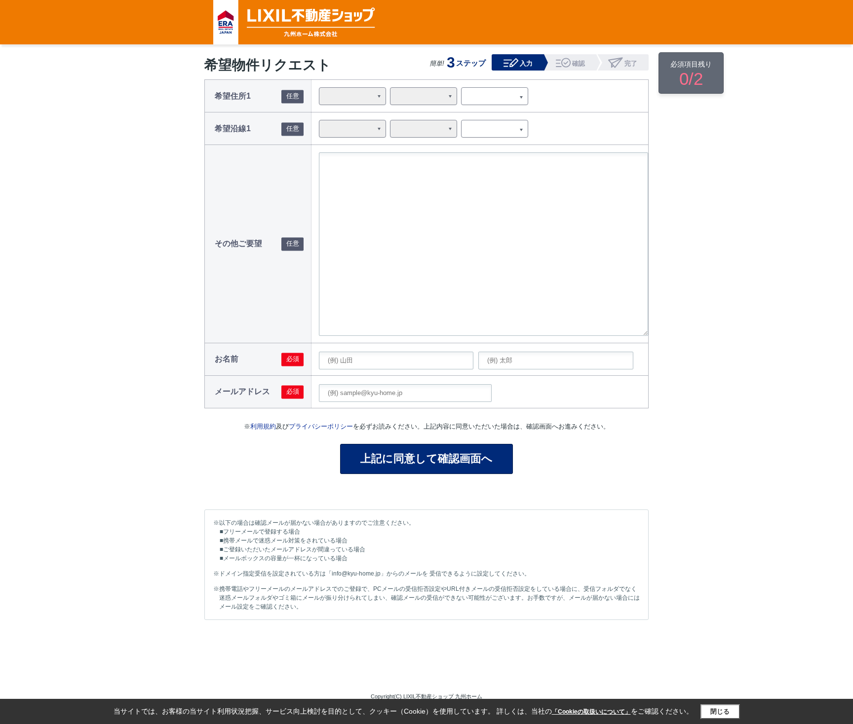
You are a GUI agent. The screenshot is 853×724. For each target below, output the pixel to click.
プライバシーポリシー (321, 426)
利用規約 (263, 426)
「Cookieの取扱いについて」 (591, 711)
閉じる (720, 711)
